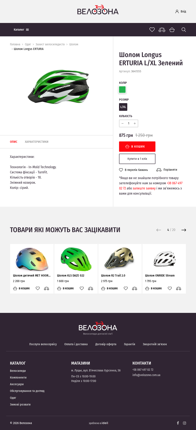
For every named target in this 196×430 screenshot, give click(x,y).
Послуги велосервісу (43, 344)
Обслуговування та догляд (27, 391)
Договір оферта (105, 344)
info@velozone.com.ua (146, 375)
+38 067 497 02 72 (142, 369)
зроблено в (95, 423)
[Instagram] (184, 423)
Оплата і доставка (76, 344)
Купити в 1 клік (137, 159)
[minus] (122, 123)
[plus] (134, 123)
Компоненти (18, 377)
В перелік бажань (136, 170)
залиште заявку (144, 188)
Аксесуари (17, 384)
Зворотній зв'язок (155, 344)
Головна (15, 44)
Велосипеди (18, 371)
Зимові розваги (20, 404)
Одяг (28, 44)
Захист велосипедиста (50, 44)
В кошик (138, 146)
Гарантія (129, 344)
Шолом (73, 44)
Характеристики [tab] (36, 142)
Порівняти (170, 169)
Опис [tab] (13, 142)
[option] (59, 87)
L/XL (123, 107)
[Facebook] (178, 423)
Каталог (19, 29)
